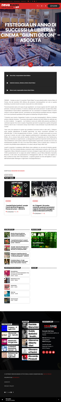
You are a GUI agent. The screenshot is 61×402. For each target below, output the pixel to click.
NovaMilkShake (38, 243)
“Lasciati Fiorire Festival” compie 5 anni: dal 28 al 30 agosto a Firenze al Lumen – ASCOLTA (17, 207)
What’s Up (13, 292)
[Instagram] (34, 1)
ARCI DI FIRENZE (47, 374)
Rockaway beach (14, 298)
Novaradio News (14, 271)
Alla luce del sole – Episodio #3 (13, 335)
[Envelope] (53, 352)
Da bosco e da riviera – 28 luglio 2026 (13, 355)
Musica (35, 238)
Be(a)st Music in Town (15, 278)
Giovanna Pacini (32, 351)
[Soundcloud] (32, 1)
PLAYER (53, 6)
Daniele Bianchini (33, 326)
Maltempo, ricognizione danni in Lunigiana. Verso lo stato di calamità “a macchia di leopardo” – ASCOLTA (20, 255)
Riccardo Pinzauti (33, 357)
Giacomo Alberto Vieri (33, 343)
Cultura (30, 20)
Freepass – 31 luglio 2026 (12, 328)
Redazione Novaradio (18, 171)
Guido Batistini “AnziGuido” (33, 335)
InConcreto (15, 377)
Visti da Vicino (14, 285)
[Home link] (10, 6)
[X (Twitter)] (30, 1)
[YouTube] (28, 1)
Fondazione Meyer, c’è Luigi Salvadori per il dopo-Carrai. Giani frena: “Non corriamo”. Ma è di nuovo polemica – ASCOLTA (19, 262)
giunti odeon (8, 175)
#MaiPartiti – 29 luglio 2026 (12, 342)
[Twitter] (50, 352)
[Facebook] (36, 1)
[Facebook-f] (47, 352)
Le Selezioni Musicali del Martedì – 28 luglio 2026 (12, 349)
